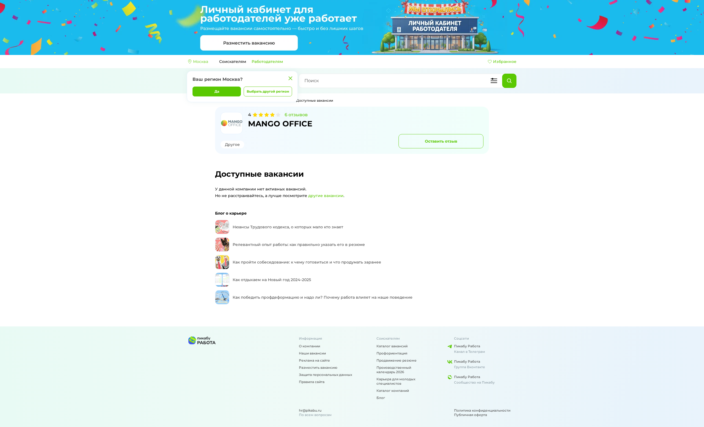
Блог (380, 398)
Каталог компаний (392, 391)
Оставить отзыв (441, 141)
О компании (309, 346)
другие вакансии (325, 195)
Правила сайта (311, 382)
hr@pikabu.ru (310, 410)
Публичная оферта (470, 415)
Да (217, 91)
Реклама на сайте (314, 360)
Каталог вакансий (392, 346)
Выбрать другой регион (268, 91)
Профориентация (391, 353)
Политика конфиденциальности (482, 410)
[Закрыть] (290, 78)
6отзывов (296, 114)
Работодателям (267, 61)
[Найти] (509, 81)
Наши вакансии (312, 353)
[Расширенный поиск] (494, 81)
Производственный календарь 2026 (393, 369)
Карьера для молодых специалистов (395, 381)
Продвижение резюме (396, 360)
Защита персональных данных (325, 375)
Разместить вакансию (318, 367)
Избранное (504, 61)
